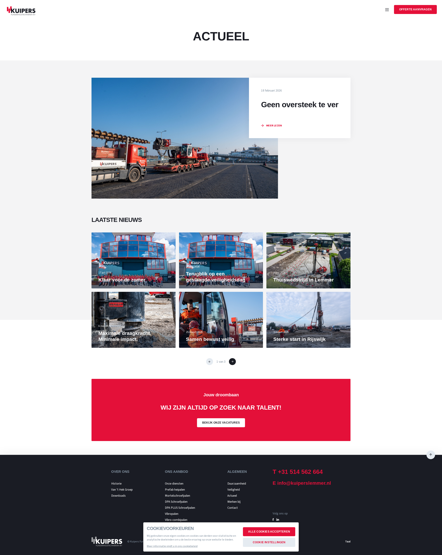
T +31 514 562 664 (298, 472)
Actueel (232, 496)
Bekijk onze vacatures (221, 422)
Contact (232, 508)
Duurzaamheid (236, 483)
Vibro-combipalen (176, 520)
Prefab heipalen (175, 489)
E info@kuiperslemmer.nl (302, 483)
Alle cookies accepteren (269, 531)
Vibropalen (171, 514)
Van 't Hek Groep (122, 489)
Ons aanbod (176, 471)
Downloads (118, 496)
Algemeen (237, 471)
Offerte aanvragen (415, 9)
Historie (116, 483)
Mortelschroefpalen (177, 496)
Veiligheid (233, 489)
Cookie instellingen (269, 542)
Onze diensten (174, 483)
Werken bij (234, 502)
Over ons (120, 471)
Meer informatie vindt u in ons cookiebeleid (172, 546)
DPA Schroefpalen (176, 502)
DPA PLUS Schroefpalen (180, 508)
